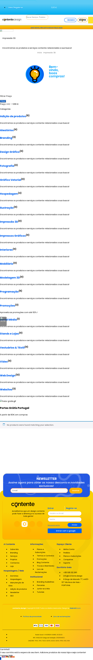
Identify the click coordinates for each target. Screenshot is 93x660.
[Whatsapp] (80, 10)
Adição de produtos (13, 116)
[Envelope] (88, 10)
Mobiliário (6, 263)
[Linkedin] (40, 524)
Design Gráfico (10, 152)
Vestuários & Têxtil (12, 347)
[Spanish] (14, 656)
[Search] (26, 22)
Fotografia (7, 166)
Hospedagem (9, 194)
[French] (5, 656)
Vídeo (4, 361)
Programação (9, 291)
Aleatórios (7, 130)
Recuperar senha (54, 525)
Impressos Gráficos (13, 235)
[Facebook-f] (17, 524)
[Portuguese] (12, 656)
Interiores (6, 249)
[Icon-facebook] (80, 3)
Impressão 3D (9, 221)
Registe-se (71, 508)
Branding (6, 138)
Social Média (8, 319)
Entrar (51, 508)
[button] (90, 20)
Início (39, 52)
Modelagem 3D (10, 277)
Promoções (7, 305)
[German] (7, 656)
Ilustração (7, 208)
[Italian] (9, 656)
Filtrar (3, 101)
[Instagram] (88, 3)
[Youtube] (32, 524)
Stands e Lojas (9, 333)
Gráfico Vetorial (10, 180)
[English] (3, 656)
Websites (6, 389)
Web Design (8, 375)
